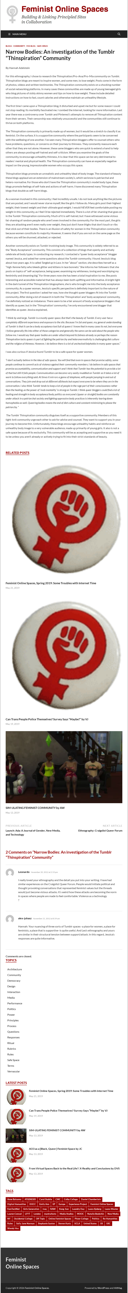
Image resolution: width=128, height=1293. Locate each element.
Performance (14, 1003)
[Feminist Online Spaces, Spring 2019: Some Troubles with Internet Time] (64, 519)
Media (11, 997)
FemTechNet (13, 1209)
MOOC (80, 1213)
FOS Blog (31, 46)
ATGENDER (30, 1199)
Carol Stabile (45, 1199)
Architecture (14, 969)
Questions (13, 1031)
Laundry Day (78, 1209)
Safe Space (42, 46)
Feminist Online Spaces (101, 1204)
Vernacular (13, 1071)
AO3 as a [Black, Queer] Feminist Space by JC (55, 1148)
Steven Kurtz (64, 1223)
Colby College (71, 1199)
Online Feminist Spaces (59, 1218)
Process (11, 1025)
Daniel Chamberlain (91, 1199)
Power (11, 1014)
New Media (113, 1213)
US (101, 1223)
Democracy (13, 980)
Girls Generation (31, 1209)
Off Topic (40, 1218)
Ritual (10, 1043)
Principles (13, 1020)
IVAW (53, 1209)
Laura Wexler (111, 1209)
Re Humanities (110, 1218)
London (37, 1213)
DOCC (33, 1204)
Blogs (9, 46)
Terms (10, 1065)
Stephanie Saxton (46, 1223)
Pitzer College (81, 1218)
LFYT (27, 1213)
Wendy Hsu (13, 1228)
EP (54, 1204)
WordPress (103, 1287)
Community (19, 46)
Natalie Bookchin (95, 1213)
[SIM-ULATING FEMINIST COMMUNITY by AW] (64, 768)
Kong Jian (64, 1209)
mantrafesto (50, 1213)
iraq (44, 1209)
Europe (62, 1204)
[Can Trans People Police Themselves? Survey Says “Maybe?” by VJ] (64, 655)
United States (90, 1223)
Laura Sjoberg (94, 1209)
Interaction (13, 991)
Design (11, 986)
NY (8, 1218)
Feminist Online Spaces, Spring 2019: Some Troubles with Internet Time (51, 583)
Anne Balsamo (14, 1199)
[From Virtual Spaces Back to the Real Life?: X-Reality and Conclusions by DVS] (16, 1168)
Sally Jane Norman (25, 1223)
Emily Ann (44, 1204)
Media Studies (67, 1213)
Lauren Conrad (14, 1213)
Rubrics (11, 1048)
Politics (11, 1008)
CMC (58, 1199)
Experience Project (78, 1204)
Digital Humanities (16, 1204)
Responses (13, 1037)
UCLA (77, 1223)
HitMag (118, 1287)
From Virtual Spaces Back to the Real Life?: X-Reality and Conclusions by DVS (74, 1168)
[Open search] (119, 34)
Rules (10, 1054)
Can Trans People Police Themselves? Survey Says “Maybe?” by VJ (47, 719)
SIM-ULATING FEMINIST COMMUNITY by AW (35, 808)
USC (108, 1223)
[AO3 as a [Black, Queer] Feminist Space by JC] (16, 1149)
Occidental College (23, 1218)
